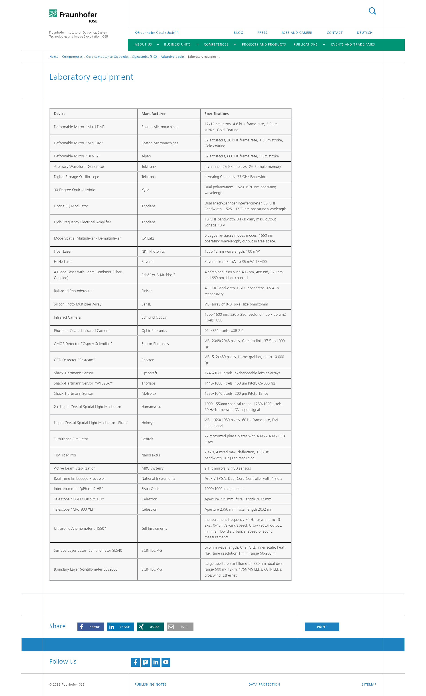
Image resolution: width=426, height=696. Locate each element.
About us (143, 44)
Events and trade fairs (353, 44)
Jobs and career (297, 33)
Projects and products (264, 44)
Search (372, 11)
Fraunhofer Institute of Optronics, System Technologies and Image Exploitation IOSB (78, 34)
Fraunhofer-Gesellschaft (156, 32)
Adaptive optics (172, 57)
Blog (238, 33)
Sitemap (369, 684)
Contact (335, 33)
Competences (216, 44)
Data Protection (264, 684)
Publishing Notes (151, 684)
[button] (90, 627)
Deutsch (365, 33)
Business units (177, 44)
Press (262, 33)
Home (53, 57)
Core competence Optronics (107, 57)
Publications (306, 44)
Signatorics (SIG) (144, 57)
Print (322, 627)
